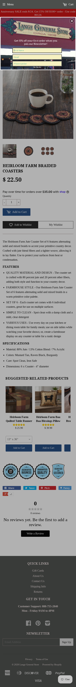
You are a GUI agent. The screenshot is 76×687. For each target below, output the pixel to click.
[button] (72, 21)
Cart (70, 4)
